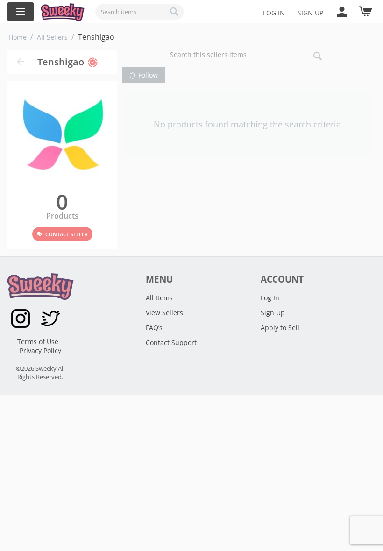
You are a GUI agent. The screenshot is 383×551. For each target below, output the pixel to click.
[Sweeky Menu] (20, 11)
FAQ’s (154, 327)
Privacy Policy (40, 350)
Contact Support (171, 342)
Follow (148, 75)
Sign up (310, 12)
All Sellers (52, 37)
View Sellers (164, 312)
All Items (159, 297)
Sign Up (273, 312)
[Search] (174, 11)
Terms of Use (38, 341)
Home (17, 37)
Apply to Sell (280, 327)
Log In (274, 12)
